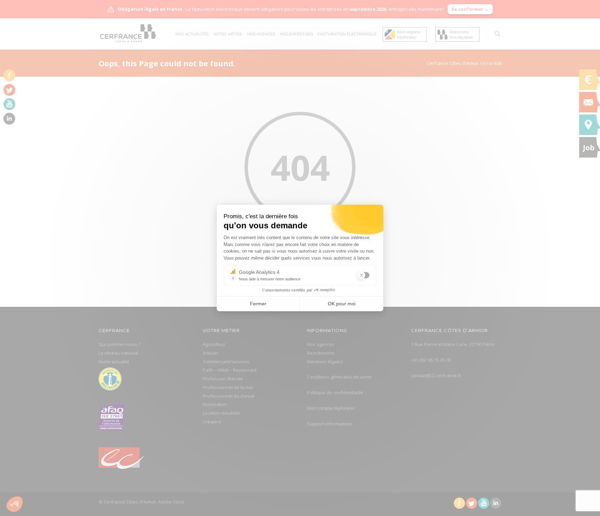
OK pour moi (342, 303)
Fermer (258, 303)
